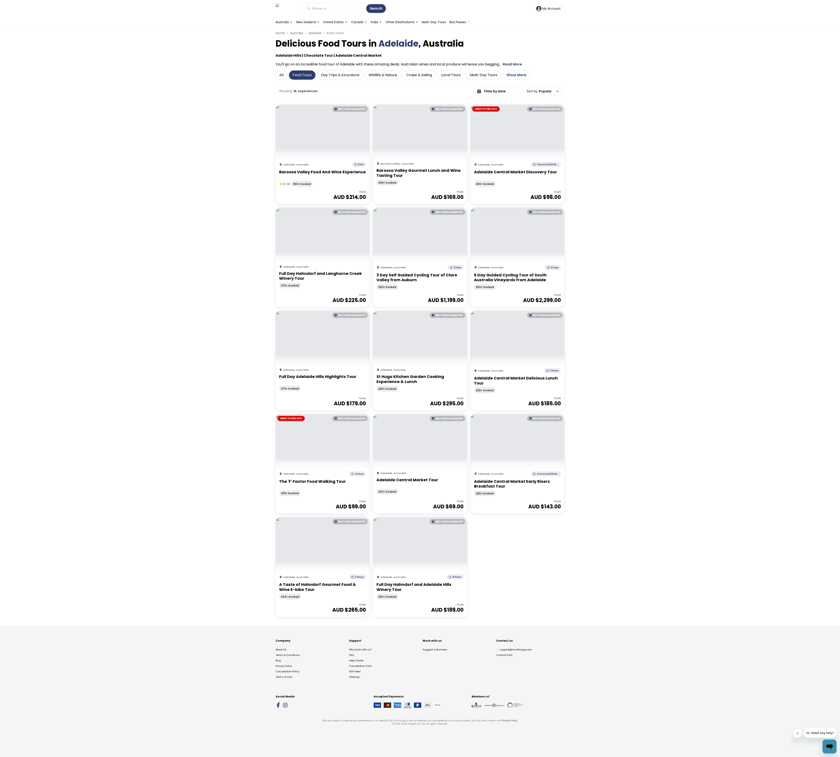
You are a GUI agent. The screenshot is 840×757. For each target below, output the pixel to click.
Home (280, 33)
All (281, 74)
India (374, 22)
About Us (281, 649)
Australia (282, 22)
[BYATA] (476, 705)
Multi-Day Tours (434, 22)
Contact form (504, 655)
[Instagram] (285, 705)
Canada (357, 22)
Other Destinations (399, 22)
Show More (516, 74)
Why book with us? (360, 649)
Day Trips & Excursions (340, 74)
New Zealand (306, 22)
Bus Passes (458, 22)
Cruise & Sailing (419, 74)
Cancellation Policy (287, 671)
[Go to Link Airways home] (288, 8)
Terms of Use (284, 677)
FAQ (351, 655)
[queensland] (515, 705)
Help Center (356, 660)
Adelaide (315, 33)
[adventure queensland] (494, 705)
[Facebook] (278, 705)
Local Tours (451, 74)
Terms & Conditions (288, 655)
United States (333, 22)
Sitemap (354, 677)
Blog (278, 660)
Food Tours (335, 33)
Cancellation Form (360, 666)
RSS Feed (354, 671)
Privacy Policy (284, 666)
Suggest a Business (435, 649)
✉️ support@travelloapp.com (514, 649)
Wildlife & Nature (383, 74)
